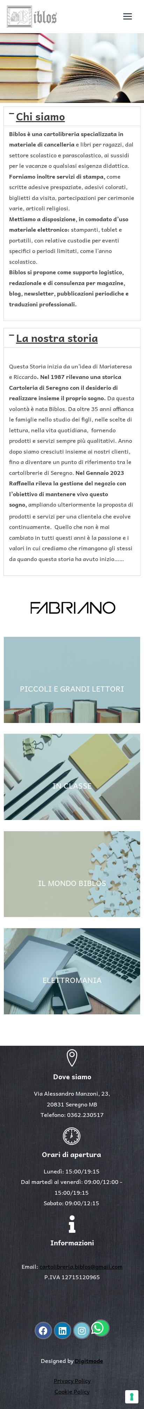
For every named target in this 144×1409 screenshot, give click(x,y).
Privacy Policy (72, 1380)
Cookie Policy (72, 1391)
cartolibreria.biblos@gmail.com (81, 1266)
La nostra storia (57, 337)
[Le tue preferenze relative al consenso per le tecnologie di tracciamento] (131, 1396)
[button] (72, 116)
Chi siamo (40, 116)
